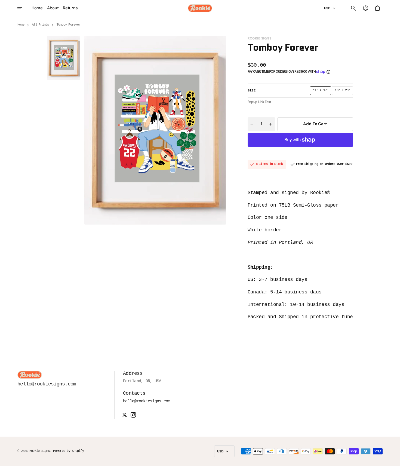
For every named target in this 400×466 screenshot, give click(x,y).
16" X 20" (344, 91)
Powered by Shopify (68, 451)
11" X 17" (322, 91)
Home (20, 25)
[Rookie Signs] (200, 8)
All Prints (40, 25)
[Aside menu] (23, 8)
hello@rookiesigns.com (146, 401)
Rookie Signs (39, 451)
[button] (353, 8)
